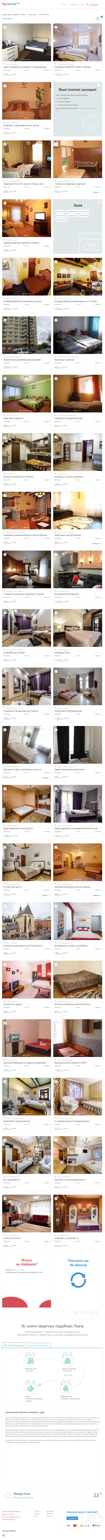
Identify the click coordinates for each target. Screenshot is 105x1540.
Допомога (50, 1514)
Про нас (37, 1511)
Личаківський (61, 215)
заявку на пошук (18, 1270)
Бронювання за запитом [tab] (39, 1345)
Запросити (72, 1518)
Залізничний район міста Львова (77, 211)
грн (9, 75)
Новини (37, 1514)
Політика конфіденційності (11, 1517)
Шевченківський (61, 220)
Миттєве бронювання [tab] (16, 1345)
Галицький (59, 211)
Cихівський (72, 215)
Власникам (50, 1511)
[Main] (10, 4)
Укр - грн (63, 4)
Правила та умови (8, 1514)
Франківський (83, 215)
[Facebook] (3, 1535)
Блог (36, 1516)
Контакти (50, 1516)
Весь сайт (74, 4)
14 (91, 1312)
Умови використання (8, 1519)
